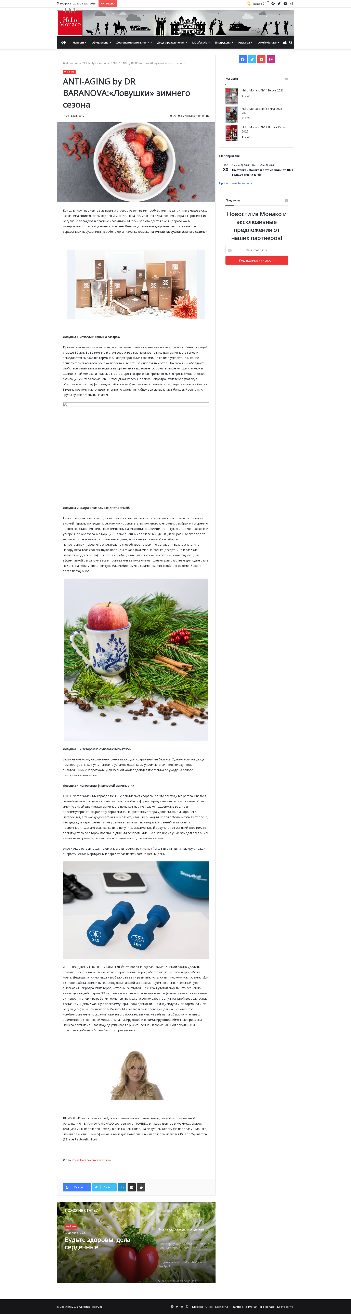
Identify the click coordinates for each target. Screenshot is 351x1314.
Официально (100, 42)
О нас (208, 1307)
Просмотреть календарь (235, 183)
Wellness (104, 63)
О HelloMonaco (267, 42)
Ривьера (244, 42)
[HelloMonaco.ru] (175, 22)
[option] (136, 1242)
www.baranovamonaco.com (91, 1160)
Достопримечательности (132, 42)
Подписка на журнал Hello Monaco (253, 1307)
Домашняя (72, 63)
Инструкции (223, 42)
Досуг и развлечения (170, 42)
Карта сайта (285, 1307)
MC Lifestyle (199, 42)
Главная (197, 1307)
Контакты (221, 1307)
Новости (78, 42)
